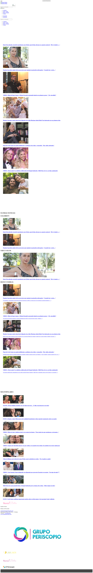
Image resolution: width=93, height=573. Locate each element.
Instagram (5, 17)
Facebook (5, 15)
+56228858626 (8, 513)
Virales (4, 13)
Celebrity (5, 10)
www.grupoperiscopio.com (6, 514)
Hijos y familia (6, 12)
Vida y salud (5, 11)
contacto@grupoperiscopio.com (7, 510)
